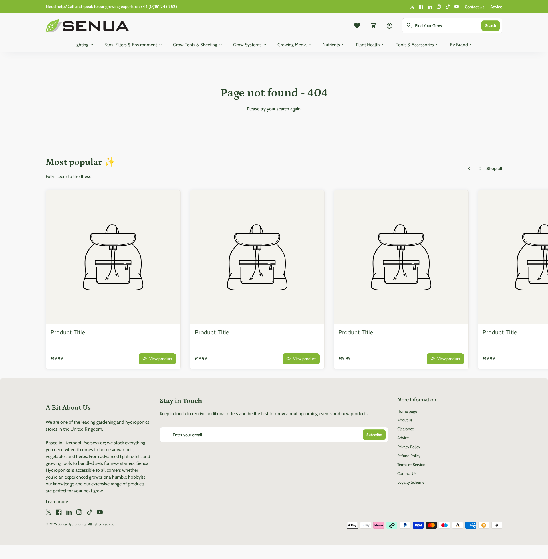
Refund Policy (408, 455)
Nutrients (334, 45)
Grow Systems (250, 45)
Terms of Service (411, 464)
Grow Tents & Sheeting (198, 45)
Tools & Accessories (418, 45)
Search (490, 25)
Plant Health (371, 45)
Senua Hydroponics (72, 524)
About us (404, 420)
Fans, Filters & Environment (133, 45)
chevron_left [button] (469, 168)
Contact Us (474, 6)
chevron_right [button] (480, 168)
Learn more (57, 501)
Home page (407, 411)
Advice (496, 6)
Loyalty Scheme (410, 482)
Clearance (405, 428)
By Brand (462, 45)
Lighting (83, 45)
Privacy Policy (408, 446)
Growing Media (294, 45)
